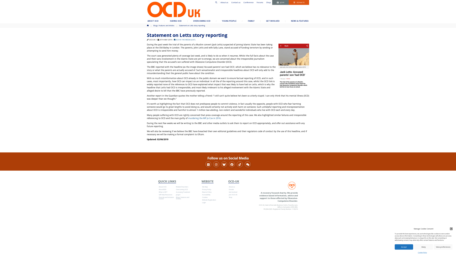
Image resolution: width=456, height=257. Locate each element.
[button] (451, 229)
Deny (423, 247)
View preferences (443, 247)
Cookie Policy (422, 253)
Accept (404, 247)
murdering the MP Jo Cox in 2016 (204, 118)
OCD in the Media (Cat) (185, 40)
